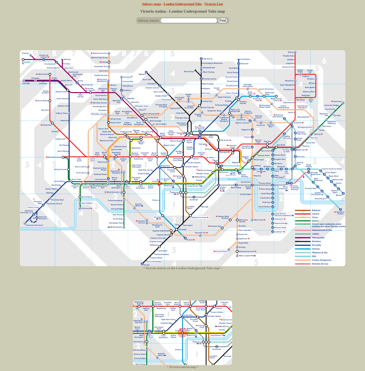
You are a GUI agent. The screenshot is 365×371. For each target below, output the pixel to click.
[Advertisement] (182, 39)
